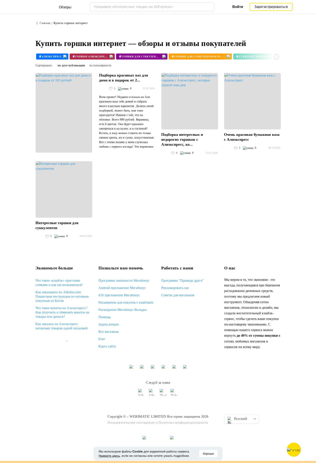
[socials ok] (152, 394)
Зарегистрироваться (271, 7)
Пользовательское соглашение (131, 422)
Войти (237, 7)
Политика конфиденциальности (183, 422)
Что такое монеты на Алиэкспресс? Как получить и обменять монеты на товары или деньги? (62, 312)
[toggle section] (66, 341)
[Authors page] (103, 88)
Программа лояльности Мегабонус (124, 280)
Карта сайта (107, 346)
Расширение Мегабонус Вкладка (122, 310)
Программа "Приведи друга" (182, 280)
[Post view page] (63, 113)
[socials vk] (142, 394)
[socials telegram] (174, 394)
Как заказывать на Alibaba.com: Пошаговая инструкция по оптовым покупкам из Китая (62, 296)
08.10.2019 (274, 147)
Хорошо (208, 453)
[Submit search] (210, 7)
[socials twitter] (163, 394)
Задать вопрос (108, 324)
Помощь (104, 317)
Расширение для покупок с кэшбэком (125, 302)
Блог (101, 339)
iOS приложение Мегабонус (119, 295)
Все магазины (108, 331)
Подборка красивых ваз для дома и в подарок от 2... (123, 77)
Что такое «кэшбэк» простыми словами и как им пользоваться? (59, 283)
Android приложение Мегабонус (122, 288)
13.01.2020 (149, 88)
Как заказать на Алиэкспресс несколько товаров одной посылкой (61, 326)
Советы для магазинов (177, 295)
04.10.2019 (86, 236)
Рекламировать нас (175, 288)
